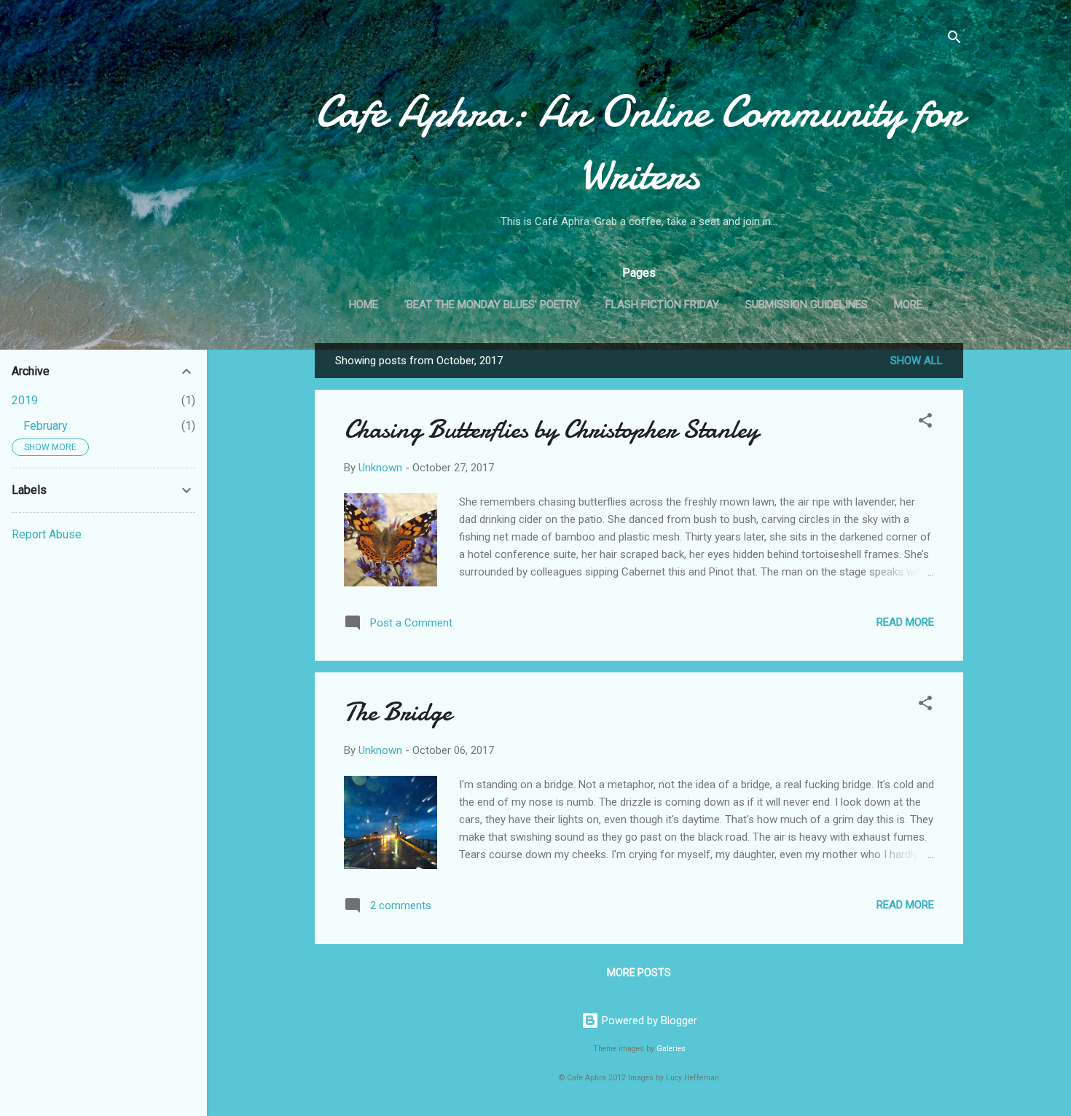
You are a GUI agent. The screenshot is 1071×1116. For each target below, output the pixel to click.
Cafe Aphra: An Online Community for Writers (639, 142)
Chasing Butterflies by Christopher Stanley (551, 429)
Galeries (671, 1048)
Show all (916, 360)
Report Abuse (47, 534)
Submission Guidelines (806, 304)
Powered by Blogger (648, 1020)
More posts (639, 972)
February (45, 426)
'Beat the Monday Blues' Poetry (491, 304)
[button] (925, 423)
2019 (25, 400)
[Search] (954, 39)
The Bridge (398, 712)
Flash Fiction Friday (662, 304)
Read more (905, 622)
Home (363, 304)
